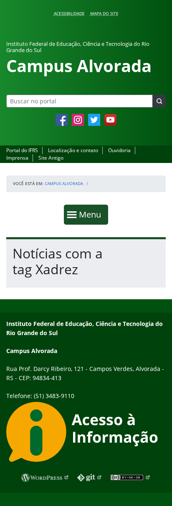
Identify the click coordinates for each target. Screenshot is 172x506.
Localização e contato (73, 150)
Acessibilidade (69, 13)
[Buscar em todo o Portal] (159, 101)
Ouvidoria (119, 150)
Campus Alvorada (64, 183)
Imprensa (17, 157)
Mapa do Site (104, 13)
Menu (91, 214)
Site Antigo (50, 157)
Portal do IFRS (22, 150)
